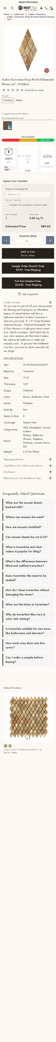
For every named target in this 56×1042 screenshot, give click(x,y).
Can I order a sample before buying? (24, 660)
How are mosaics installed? (23, 527)
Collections (19, 14)
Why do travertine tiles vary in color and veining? (25, 616)
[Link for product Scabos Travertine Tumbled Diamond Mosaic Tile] (29, 717)
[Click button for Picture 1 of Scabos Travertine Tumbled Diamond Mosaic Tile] (29, 739)
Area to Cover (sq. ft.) (17, 189)
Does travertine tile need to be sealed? (26, 578)
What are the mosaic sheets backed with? (24, 505)
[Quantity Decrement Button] (6, 240)
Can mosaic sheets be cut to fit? (27, 537)
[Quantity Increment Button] (50, 240)
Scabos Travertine (37, 14)
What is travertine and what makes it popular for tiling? (24, 549)
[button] (28, 50)
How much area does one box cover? (25, 645)
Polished (7, 100)
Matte (19, 100)
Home (6, 14)
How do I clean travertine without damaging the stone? (27, 592)
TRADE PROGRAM (28, 2)
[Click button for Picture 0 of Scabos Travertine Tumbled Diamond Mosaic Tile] (27, 739)
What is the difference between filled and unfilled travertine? (26, 563)
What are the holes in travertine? (27, 604)
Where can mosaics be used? (25, 517)
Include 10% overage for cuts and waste (28, 204)
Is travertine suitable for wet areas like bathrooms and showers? (28, 631)
